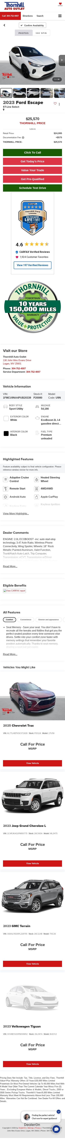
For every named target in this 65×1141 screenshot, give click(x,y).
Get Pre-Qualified (32, 179)
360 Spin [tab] (41, 33)
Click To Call (32, 152)
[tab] (9, 619)
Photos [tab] (24, 33)
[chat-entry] (56, 1129)
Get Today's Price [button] (32, 161)
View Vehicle (32, 763)
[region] (32, 139)
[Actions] (59, 104)
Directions (28, 16)
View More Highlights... (16, 513)
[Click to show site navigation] (60, 16)
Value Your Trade (32, 170)
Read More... (10, 566)
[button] (10, 16)
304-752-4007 (19, 368)
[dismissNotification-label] (59, 1112)
